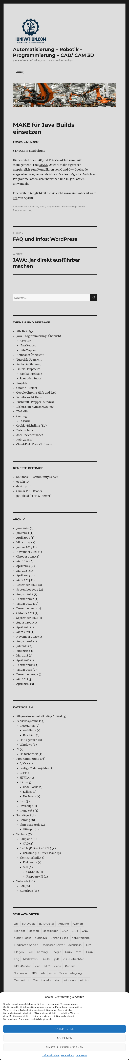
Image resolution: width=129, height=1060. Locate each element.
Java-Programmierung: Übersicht (38, 336)
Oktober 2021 (25, 613)
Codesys (41, 937)
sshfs (52, 973)
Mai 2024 (22, 561)
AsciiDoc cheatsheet (29, 435)
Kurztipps (26, 890)
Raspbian (29, 735)
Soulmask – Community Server (37, 477)
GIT (22, 773)
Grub (68, 952)
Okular (45, 959)
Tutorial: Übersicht (29, 359)
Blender (19, 930)
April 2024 (23, 566)
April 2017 (22, 683)
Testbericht (22, 980)
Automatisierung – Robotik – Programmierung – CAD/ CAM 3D (53, 52)
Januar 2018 (24, 669)
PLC (47, 966)
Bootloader (50, 930)
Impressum (81, 1055)
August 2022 (24, 594)
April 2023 (23, 575)
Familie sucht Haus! (29, 397)
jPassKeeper (28, 345)
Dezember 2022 (26, 584)
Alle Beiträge (24, 331)
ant (15, 197)
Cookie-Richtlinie (50, 1055)
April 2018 (23, 660)
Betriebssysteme (27, 721)
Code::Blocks (22, 937)
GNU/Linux (27, 725)
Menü (20, 72)
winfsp (84, 980)
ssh (42, 973)
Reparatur (71, 966)
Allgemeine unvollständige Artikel (66, 206)
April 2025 (23, 537)
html (79, 952)
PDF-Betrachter (73, 959)
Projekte (22, 383)
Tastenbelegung (70, 973)
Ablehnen (64, 1038)
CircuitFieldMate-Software (34, 444)
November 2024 (27, 551)
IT (17, 749)
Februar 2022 (25, 599)
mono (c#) (27, 810)
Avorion (78, 923)
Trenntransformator (46, 980)
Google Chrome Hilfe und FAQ (36, 392)
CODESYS (32, 871)
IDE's (23, 782)
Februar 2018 (25, 665)
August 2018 (24, 641)
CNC (85, 930)
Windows (26, 744)
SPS (25, 867)
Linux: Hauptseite (28, 369)
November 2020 (27, 636)
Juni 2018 (22, 650)
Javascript (26, 805)
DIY (88, 945)
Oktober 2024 (25, 556)
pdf (56, 959)
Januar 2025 (24, 547)
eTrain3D (22, 481)
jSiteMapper (28, 350)
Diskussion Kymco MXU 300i (35, 406)
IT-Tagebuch (28, 740)
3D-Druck (28, 923)
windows (70, 980)
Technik (21, 834)
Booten (34, 930)
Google (56, 952)
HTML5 (25, 777)
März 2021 (23, 632)
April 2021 (23, 627)
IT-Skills (22, 411)
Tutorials (22, 881)
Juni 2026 (22, 528)
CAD (26, 843)
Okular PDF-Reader (29, 491)
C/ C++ (24, 763)
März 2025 (23, 542)
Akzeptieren (64, 1028)
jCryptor (25, 340)
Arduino (63, 923)
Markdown (30, 959)
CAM (75, 930)
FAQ (22, 886)
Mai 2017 (22, 679)
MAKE (43, 164)
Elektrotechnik (30, 857)
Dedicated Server (26, 945)
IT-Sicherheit (29, 754)
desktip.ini (75, 945)
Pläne (57, 966)
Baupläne (26, 838)
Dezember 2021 (26, 608)
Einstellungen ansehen (64, 1047)
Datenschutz (67, 1055)
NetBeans (29, 796)
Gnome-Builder (26, 388)
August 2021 (24, 622)
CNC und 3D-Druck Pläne (39, 853)
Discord (25, 421)
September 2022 (27, 589)
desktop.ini (23, 486)
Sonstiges (22, 815)
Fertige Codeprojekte (34, 768)
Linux (89, 952)
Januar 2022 (24, 603)
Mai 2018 (22, 655)
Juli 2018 (22, 646)
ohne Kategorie (30, 824)
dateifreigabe (81, 937)
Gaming (21, 416)
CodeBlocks (30, 787)
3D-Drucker (46, 923)
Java (22, 801)
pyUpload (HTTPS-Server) (33, 495)
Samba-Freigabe (31, 373)
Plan (37, 966)
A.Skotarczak (20, 206)
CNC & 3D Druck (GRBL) (35, 848)
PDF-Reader (22, 966)
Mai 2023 (22, 570)
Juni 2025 (22, 533)
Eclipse (27, 791)
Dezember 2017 (26, 674)
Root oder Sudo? (30, 378)
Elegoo (19, 952)
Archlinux (29, 730)
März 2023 (23, 580)
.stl (16, 923)
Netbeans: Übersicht (30, 355)
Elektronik (30, 862)
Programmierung (22, 210)
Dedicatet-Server (52, 945)
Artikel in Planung (28, 364)
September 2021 (27, 617)
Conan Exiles (59, 937)
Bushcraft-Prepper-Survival (35, 402)
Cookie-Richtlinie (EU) (31, 425)
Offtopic (28, 829)
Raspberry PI (34, 876)
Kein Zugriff (24, 439)
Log (16, 959)
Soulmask (21, 973)
